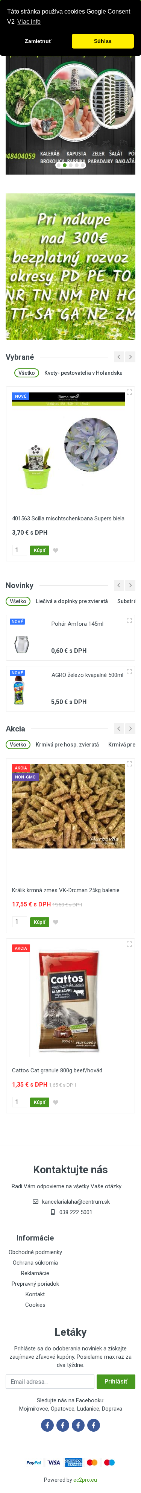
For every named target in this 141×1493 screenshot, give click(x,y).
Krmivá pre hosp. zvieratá (67, 745)
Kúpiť (39, 550)
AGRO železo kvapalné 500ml (87, 675)
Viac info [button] (29, 21)
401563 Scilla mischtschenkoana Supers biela (68, 518)
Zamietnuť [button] (38, 41)
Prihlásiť (116, 1381)
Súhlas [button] (103, 41)
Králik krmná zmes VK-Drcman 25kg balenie (66, 890)
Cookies (35, 1304)
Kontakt (35, 1294)
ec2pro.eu (85, 1480)
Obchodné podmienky (35, 1252)
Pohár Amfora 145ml (77, 623)
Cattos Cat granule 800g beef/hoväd (57, 1070)
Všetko (26, 373)
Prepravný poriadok (35, 1283)
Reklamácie (35, 1273)
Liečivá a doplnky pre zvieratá (72, 601)
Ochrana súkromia (35, 1262)
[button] (59, 165)
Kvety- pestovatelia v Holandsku (83, 373)
